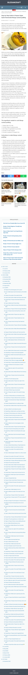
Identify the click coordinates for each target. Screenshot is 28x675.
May (6, 648)
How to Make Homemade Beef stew (12, 539)
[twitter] (11, 176)
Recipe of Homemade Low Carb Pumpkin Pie (14, 553)
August (6, 285)
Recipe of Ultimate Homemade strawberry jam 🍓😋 (15, 604)
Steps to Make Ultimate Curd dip (11, 541)
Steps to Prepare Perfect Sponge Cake (12, 249)
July (6, 268)
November (7, 279)
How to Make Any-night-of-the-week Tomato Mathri (15, 580)
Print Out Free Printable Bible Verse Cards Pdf (14, 223)
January (7, 272)
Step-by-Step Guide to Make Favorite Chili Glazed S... (15, 557)
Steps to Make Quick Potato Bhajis (12, 303)
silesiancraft (14, 2)
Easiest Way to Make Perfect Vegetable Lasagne (15, 466)
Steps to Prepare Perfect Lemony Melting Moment (15, 521)
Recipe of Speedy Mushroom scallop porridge (14, 403)
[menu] (2, 7)
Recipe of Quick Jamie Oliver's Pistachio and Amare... (16, 480)
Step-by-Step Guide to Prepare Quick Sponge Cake (15, 426)
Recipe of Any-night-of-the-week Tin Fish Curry (14, 456)
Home (14, 670)
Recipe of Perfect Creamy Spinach (11, 246)
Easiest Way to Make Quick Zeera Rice (13, 543)
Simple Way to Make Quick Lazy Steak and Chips (15, 411)
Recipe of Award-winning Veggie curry (12, 243)
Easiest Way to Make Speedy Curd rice (13, 489)
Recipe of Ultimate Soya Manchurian (12, 582)
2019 (5, 659)
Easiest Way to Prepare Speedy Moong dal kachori (15, 362)
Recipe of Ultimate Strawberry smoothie (13, 627)
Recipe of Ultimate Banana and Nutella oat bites (15, 395)
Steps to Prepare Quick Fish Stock (12, 555)
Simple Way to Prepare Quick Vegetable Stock (14, 633)
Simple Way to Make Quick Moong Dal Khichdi (14, 614)
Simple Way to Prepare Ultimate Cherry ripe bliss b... (15, 397)
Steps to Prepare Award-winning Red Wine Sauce (15, 337)
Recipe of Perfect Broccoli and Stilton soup (13, 240)
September (7, 283)
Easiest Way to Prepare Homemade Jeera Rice (14, 576)
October (7, 281)
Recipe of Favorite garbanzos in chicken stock (14, 519)
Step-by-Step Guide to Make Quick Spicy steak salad (15, 297)
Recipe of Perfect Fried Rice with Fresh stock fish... (15, 332)
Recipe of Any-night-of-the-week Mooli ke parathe (15, 619)
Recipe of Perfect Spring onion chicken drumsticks (15, 413)
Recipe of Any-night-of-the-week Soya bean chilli (15, 559)
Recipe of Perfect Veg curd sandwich (12, 390)
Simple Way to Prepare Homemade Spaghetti (14, 352)
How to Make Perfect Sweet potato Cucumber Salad (15, 350)
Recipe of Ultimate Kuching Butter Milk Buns (14, 621)
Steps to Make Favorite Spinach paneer (13, 409)
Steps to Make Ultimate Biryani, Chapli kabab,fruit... (15, 445)
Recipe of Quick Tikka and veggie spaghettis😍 (14, 360)
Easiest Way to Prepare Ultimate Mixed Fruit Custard (15, 516)
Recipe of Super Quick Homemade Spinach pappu (15, 458)
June (6, 646)
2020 (5, 275)
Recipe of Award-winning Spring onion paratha (14, 428)
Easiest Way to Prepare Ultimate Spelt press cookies (15, 460)
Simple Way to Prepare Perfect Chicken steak (14, 551)
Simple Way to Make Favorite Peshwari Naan (14, 447)
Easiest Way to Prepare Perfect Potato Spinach (14, 495)
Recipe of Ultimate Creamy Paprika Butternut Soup (15, 578)
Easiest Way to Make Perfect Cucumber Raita (14, 387)
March (6, 652)
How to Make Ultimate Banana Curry (12, 523)
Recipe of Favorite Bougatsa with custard (13, 289)
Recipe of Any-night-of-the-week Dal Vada (13, 295)
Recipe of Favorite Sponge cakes (11, 378)
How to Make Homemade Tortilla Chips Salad (14, 584)
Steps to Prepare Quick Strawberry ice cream (14, 417)
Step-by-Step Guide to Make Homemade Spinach (15, 464)
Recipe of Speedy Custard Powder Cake (13, 545)
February (7, 270)
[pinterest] (17, 176)
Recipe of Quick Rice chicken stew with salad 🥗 (14, 644)
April (6, 650)
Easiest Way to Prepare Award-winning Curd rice (15, 472)
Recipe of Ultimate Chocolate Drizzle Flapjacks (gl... (15, 606)
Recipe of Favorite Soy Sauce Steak (12, 462)
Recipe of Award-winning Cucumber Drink (13, 415)
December (7, 277)
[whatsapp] (23, 176)
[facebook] (4, 176)
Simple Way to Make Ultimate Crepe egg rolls (14, 608)
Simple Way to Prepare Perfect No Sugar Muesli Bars (15, 308)
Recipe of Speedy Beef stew (10, 478)
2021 (5, 266)
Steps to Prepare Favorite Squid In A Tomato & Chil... (15, 500)
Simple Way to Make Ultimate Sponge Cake (13, 358)
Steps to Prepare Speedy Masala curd (12, 638)
